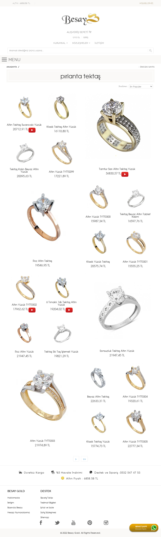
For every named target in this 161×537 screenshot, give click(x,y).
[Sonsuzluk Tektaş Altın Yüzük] (118, 313)
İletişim (10, 502)
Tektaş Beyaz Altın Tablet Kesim (135, 215)
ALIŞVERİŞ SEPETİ (77, 32)
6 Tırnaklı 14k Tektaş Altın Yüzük (61, 303)
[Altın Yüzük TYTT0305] (136, 426)
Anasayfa (11, 67)
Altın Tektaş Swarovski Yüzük (24, 124)
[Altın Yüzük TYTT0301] (136, 246)
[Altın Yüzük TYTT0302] (25, 291)
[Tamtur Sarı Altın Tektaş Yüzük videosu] (124, 173)
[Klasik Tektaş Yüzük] (98, 426)
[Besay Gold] (80, 12)
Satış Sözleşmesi (48, 512)
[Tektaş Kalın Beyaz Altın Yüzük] (25, 156)
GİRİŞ (85, 37)
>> (84, 459)
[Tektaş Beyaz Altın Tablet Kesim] (136, 201)
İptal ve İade (47, 507)
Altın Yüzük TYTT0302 (24, 304)
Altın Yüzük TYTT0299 (61, 171)
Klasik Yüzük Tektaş (98, 261)
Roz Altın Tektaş (42, 261)
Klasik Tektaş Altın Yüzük (61, 126)
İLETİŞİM (99, 43)
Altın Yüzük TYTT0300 (98, 216)
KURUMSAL (59, 43)
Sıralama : (124, 86)
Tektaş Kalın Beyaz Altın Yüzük (24, 170)
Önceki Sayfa (147, 67)
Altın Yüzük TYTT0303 (42, 441)
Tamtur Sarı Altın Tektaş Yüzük (117, 169)
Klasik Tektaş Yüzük (98, 441)
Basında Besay (15, 507)
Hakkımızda (13, 497)
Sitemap (44, 517)
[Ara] (149, 50)
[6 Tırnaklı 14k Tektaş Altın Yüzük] (62, 291)
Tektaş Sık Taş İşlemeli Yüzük (61, 351)
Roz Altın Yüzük (24, 351)
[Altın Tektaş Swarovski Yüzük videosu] (32, 129)
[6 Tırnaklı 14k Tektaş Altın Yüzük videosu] (69, 309)
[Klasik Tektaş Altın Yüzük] (62, 111)
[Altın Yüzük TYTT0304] (136, 381)
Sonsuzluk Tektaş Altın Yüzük (117, 351)
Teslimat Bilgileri (48, 502)
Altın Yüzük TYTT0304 (135, 396)
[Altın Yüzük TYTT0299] (62, 156)
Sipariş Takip (46, 497)
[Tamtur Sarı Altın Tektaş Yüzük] (118, 133)
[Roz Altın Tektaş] (43, 223)
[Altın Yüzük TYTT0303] (43, 403)
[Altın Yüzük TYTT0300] (98, 201)
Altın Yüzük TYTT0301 (135, 261)
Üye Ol (76, 37)
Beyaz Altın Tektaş (98, 396)
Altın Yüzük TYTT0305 (135, 441)
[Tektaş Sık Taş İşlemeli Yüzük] (62, 336)
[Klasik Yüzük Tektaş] (98, 246)
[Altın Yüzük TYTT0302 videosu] (32, 309)
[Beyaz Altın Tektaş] (98, 381)
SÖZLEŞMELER (80, 43)
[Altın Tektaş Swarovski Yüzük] (25, 111)
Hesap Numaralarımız (18, 512)
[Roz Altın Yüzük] (25, 336)
